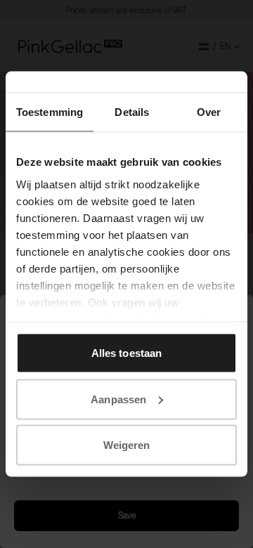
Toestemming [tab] (49, 112)
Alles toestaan (126, 353)
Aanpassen (118, 399)
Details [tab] (132, 112)
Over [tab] (209, 112)
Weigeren (126, 445)
